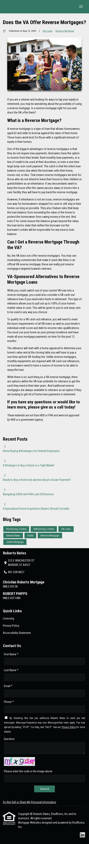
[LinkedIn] (82, 835)
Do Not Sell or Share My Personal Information (29, 802)
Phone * (9, 702)
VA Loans (48, 30)
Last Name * (11, 670)
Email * (8, 686)
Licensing (8, 618)
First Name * (11, 654)
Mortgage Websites (30, 822)
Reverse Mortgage (64, 30)
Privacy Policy (11, 625)
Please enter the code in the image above (28, 771)
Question (9, 739)
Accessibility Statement (17, 632)
